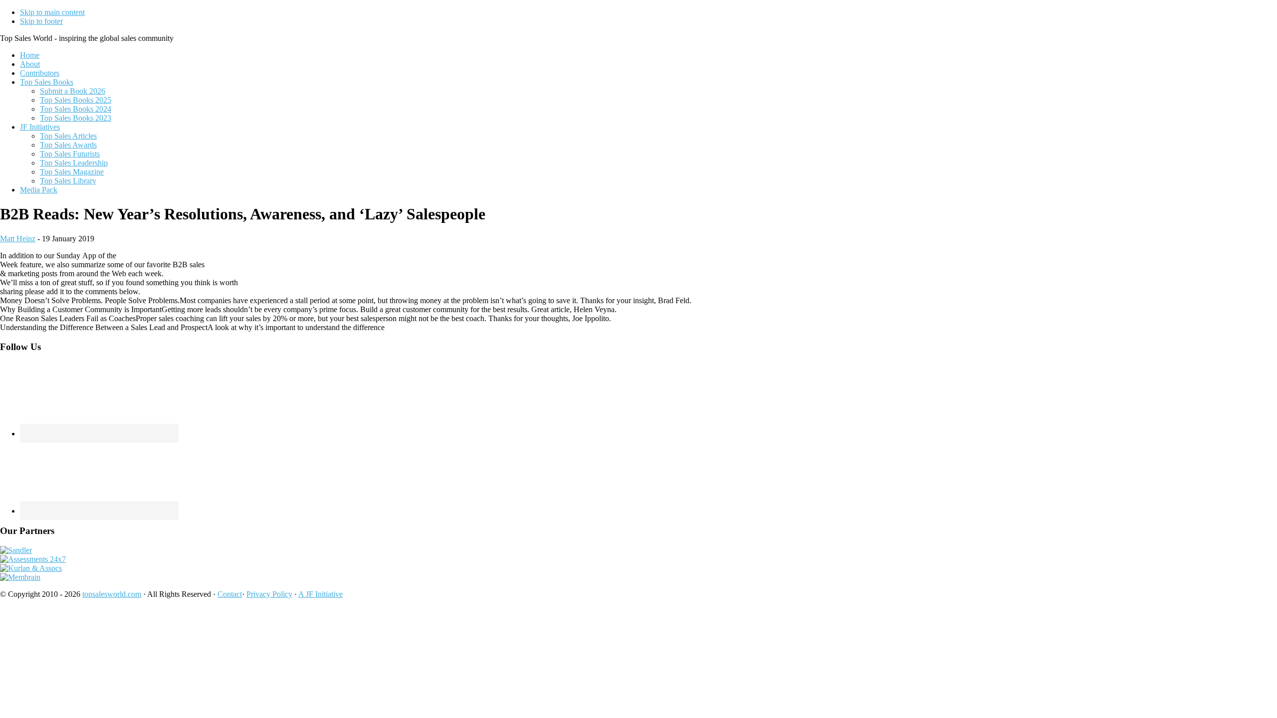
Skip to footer (41, 21)
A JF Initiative (320, 594)
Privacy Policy (269, 594)
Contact (229, 594)
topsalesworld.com (111, 594)
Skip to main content (52, 12)
